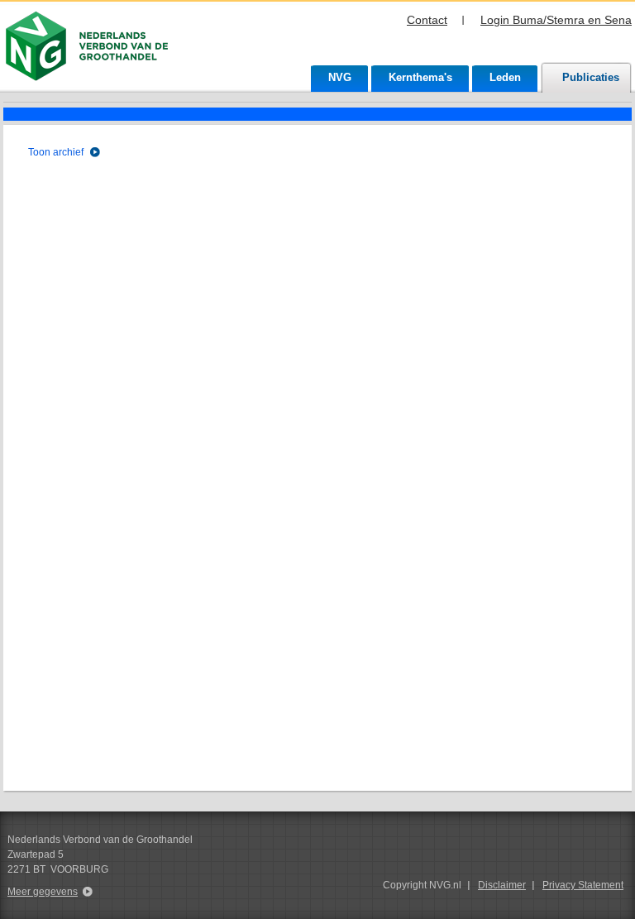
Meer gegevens (42, 891)
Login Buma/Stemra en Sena (556, 19)
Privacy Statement (582, 885)
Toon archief (56, 152)
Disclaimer (502, 885)
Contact (427, 19)
